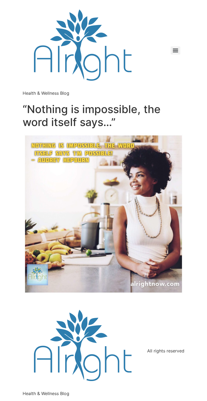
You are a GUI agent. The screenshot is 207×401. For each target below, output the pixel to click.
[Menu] (175, 50)
